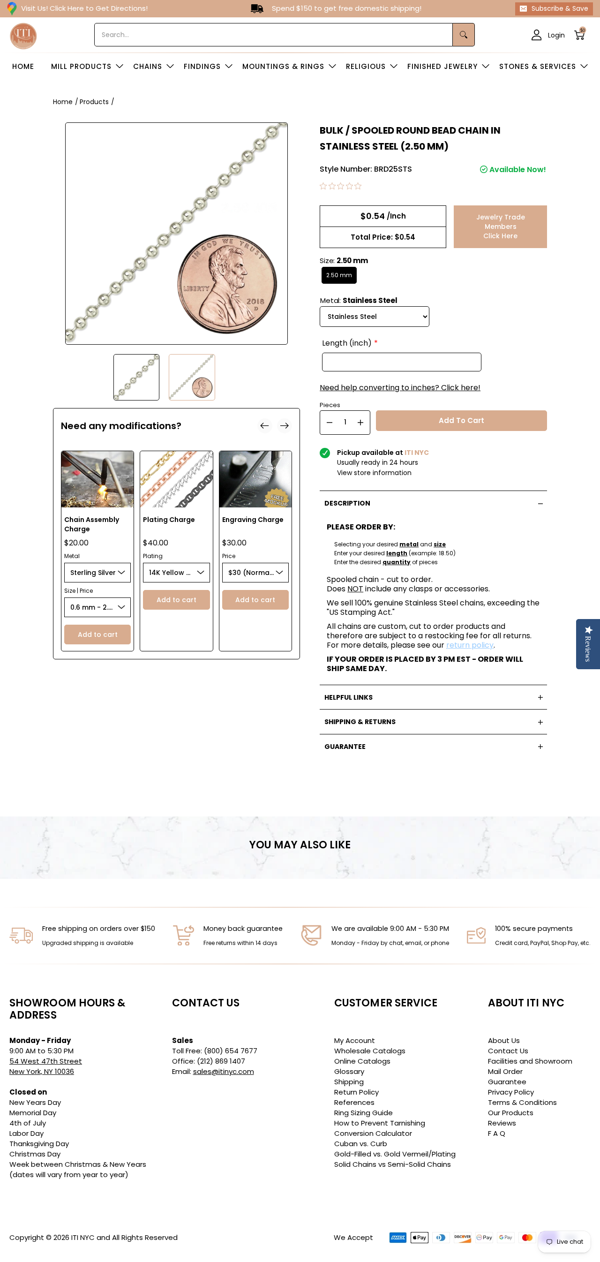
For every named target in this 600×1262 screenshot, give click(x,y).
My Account (354, 1040)
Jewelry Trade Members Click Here (500, 226)
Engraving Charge (253, 519)
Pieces (330, 404)
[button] (582, 35)
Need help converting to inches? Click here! (400, 388)
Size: (344, 260)
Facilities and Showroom (530, 1061)
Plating (153, 556)
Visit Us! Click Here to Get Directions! (84, 8)
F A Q (496, 1133)
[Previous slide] (264, 425)
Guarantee (507, 1082)
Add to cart (98, 634)
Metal (72, 556)
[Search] (464, 34)
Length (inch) (347, 343)
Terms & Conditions (522, 1102)
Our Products (510, 1113)
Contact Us (508, 1051)
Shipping (349, 1082)
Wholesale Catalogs (369, 1051)
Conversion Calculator (373, 1133)
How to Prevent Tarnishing (379, 1123)
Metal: (359, 300)
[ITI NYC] (23, 35)
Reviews (502, 1123)
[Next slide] (284, 425)
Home (63, 101)
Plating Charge (169, 519)
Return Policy (356, 1092)
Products (94, 101)
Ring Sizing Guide (363, 1113)
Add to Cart (461, 420)
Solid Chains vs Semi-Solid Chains (392, 1164)
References (354, 1102)
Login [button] (556, 34)
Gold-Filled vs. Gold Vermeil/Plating (395, 1154)
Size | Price (78, 591)
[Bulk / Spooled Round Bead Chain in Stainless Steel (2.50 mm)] (136, 377)
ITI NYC (83, 1237)
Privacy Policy (511, 1092)
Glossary (349, 1071)
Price (228, 556)
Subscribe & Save (560, 8)
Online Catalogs (362, 1061)
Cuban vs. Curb (360, 1144)
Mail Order (505, 1071)
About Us (504, 1040)
